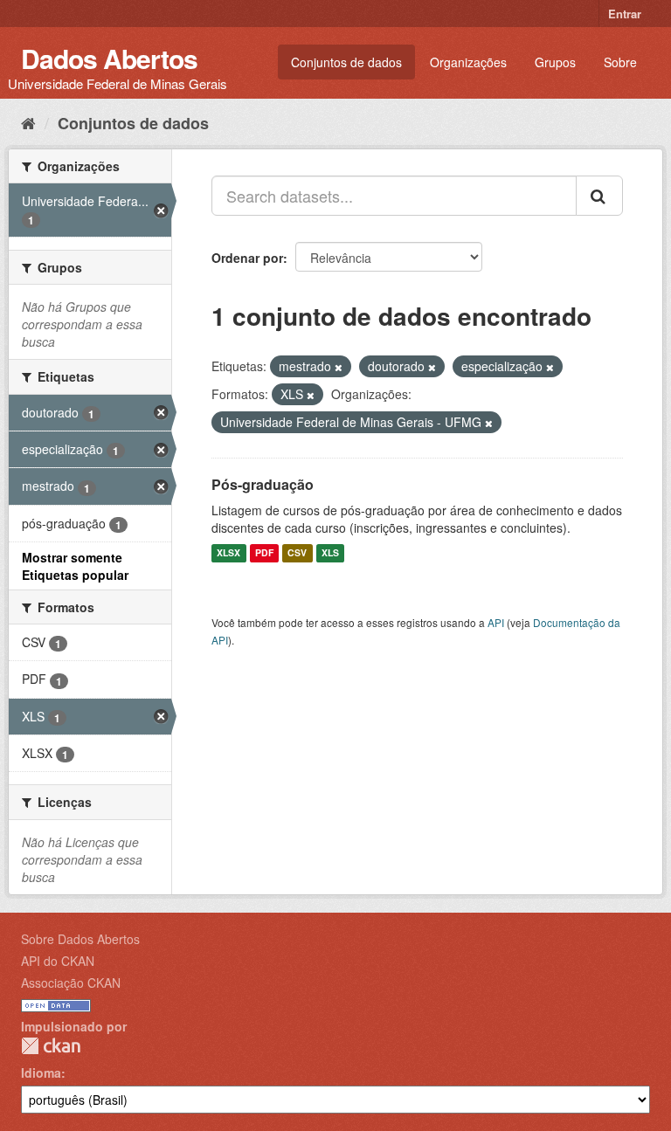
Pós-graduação (262, 484)
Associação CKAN (71, 982)
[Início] (28, 122)
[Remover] (338, 367)
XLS (330, 553)
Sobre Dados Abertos (80, 939)
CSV (297, 553)
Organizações (468, 62)
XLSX (228, 553)
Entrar (624, 13)
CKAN (50, 1046)
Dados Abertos (109, 58)
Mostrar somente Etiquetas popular (75, 565)
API (496, 622)
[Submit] (599, 196)
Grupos (555, 62)
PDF (264, 553)
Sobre (620, 62)
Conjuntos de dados (346, 62)
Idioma (41, 1072)
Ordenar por (247, 257)
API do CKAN (57, 960)
